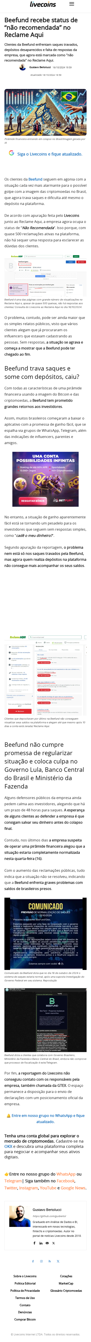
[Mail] (47, 1242)
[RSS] (50, 1261)
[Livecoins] (42, 4)
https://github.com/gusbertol (49, 1216)
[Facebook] (34, 1242)
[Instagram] (41, 1261)
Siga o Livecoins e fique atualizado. (49, 154)
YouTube (48, 1187)
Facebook (65, 1180)
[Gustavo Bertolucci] (23, 67)
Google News (73, 1187)
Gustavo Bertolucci (40, 67)
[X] (53, 1242)
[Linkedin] (40, 1242)
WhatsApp (66, 1174)
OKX (8, 1146)
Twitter (10, 1187)
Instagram (28, 1187)
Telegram (13, 1180)
